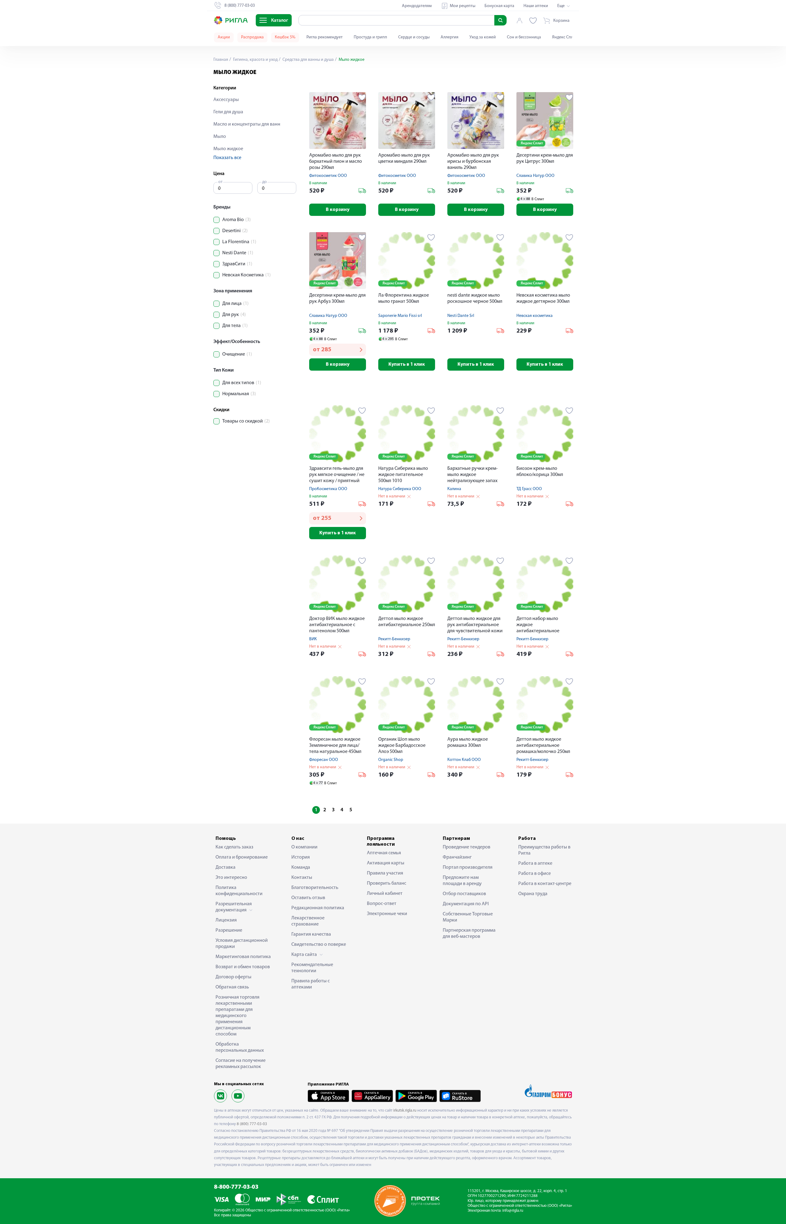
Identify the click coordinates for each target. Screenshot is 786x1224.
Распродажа (252, 37)
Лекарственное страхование (308, 921)
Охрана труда (532, 893)
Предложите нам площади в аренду (462, 880)
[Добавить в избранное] (362, 97)
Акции (224, 37)
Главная (220, 59)
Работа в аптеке (535, 863)
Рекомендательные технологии (312, 967)
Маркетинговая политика (243, 956)
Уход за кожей (482, 37)
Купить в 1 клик (406, 364)
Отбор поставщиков (464, 893)
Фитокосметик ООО (328, 175)
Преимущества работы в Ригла (544, 850)
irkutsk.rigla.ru (404, 1111)
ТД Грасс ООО (529, 489)
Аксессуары (226, 99)
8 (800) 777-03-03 (252, 1124)
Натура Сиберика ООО (399, 489)
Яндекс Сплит (565, 37)
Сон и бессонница (524, 37)
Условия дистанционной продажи (242, 943)
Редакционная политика (317, 908)
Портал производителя (467, 867)
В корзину (337, 209)
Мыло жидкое (228, 148)
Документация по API (466, 904)
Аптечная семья (384, 853)
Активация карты (385, 863)
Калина (454, 489)
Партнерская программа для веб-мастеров (469, 933)
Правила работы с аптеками (310, 984)
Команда (300, 867)
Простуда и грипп (370, 37)
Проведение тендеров (466, 847)
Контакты (301, 877)
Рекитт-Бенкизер (394, 639)
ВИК (313, 639)
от (220, 182)
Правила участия (385, 873)
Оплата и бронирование (242, 857)
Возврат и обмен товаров (243, 967)
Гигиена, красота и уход (255, 59)
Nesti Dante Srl (460, 316)
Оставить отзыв (308, 897)
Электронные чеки (387, 913)
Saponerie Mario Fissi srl (400, 316)
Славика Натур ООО (535, 175)
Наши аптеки (535, 6)
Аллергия (449, 37)
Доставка (225, 867)
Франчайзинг (457, 857)
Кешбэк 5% (285, 37)
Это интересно (231, 877)
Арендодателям (417, 6)
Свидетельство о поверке (318, 944)
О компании (304, 847)
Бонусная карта (499, 6)
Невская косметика (534, 316)
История (300, 857)
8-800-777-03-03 (236, 1187)
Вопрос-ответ (381, 903)
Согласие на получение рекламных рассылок (241, 1063)
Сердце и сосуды (414, 37)
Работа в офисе (534, 873)
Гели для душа (228, 112)
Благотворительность (314, 887)
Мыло (219, 136)
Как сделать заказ (234, 847)
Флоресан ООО (323, 760)
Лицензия (226, 920)
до (264, 182)
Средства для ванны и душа (308, 59)
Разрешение (229, 930)
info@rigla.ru (512, 1211)
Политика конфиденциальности (239, 890)
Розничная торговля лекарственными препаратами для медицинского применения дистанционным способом (237, 1016)
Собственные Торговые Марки (468, 917)
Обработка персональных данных (240, 1047)
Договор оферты (233, 977)
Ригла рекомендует (324, 37)
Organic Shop (390, 760)
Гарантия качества (311, 934)
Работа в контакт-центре (544, 883)
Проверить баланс (386, 883)
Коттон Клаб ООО (464, 760)
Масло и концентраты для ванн (246, 124)
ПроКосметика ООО (328, 489)
